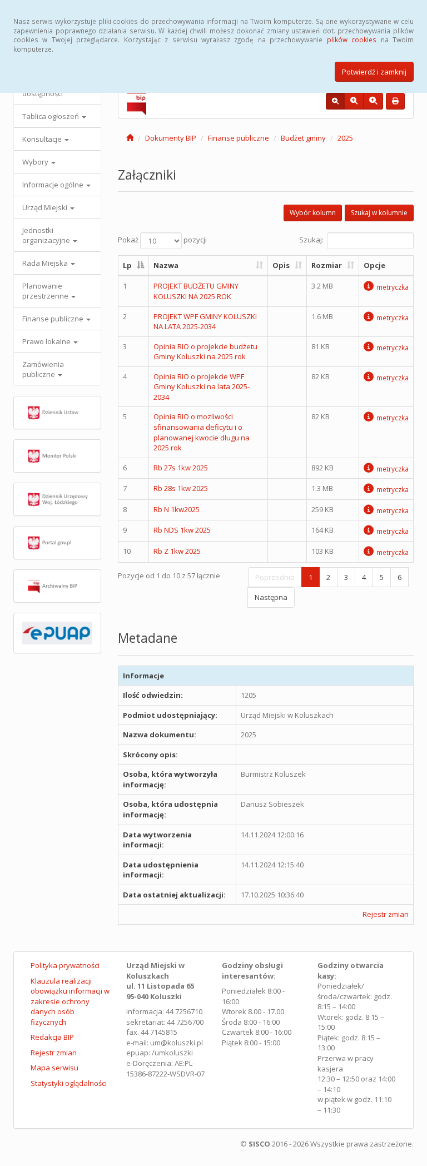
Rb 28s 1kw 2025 (180, 488)
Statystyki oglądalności (69, 1083)
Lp (127, 265)
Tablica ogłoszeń (51, 116)
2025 (345, 138)
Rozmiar (326, 265)
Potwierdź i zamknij (374, 72)
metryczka (392, 286)
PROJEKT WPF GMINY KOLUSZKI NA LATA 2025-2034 (205, 321)
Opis (281, 265)
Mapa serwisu (54, 1068)
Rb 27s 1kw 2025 (180, 468)
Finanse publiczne (53, 319)
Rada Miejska (45, 263)
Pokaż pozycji (162, 240)
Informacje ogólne (53, 185)
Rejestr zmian (386, 914)
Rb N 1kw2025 (176, 509)
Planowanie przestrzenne (46, 291)
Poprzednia (275, 577)
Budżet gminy (303, 138)
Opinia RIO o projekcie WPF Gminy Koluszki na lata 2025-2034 (201, 386)
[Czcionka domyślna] (335, 101)
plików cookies (351, 39)
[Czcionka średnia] (354, 101)
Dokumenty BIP (170, 138)
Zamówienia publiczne (43, 369)
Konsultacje (42, 139)
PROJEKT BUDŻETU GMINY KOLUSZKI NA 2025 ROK (196, 291)
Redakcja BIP (52, 1037)
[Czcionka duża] (373, 101)
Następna (271, 597)
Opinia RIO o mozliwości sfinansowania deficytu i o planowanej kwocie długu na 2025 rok (201, 432)
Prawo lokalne (47, 341)
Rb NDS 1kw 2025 (182, 530)
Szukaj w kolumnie (379, 212)
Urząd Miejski (45, 207)
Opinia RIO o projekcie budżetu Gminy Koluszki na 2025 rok (205, 351)
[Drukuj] (395, 101)
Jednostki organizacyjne (47, 235)
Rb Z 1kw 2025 (177, 551)
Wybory (36, 162)
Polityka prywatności (65, 965)
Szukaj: (311, 240)
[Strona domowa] (129, 138)
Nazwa (165, 265)
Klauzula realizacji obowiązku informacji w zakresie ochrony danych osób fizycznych (70, 1001)
